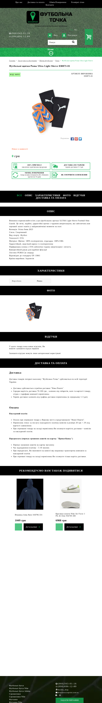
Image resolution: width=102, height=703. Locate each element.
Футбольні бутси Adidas (19, 691)
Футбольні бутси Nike (18, 688)
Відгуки (79, 195)
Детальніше (31, 527)
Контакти (50, 5)
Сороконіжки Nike (17, 697)
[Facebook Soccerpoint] (56, 695)
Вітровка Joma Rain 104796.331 (28, 515)
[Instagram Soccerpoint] (60, 695)
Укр (71, 30)
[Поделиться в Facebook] (72, 138)
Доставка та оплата (35, 2)
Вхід (56, 35)
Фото (67, 195)
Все (19, 195)
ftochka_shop (63, 690)
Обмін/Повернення (57, 2)
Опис (29, 195)
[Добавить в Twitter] (80, 138)
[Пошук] (73, 42)
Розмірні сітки (77, 2)
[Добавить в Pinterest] (76, 138)
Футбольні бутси (16, 686)
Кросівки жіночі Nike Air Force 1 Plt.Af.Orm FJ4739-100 (70, 515)
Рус (76, 30)
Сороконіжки (15, 694)
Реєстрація (72, 35)
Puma (39, 281)
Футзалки (13, 699)
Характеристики (47, 195)
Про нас (18, 2)
